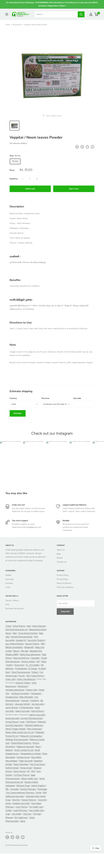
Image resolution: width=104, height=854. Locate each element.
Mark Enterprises (34, 729)
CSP (38, 661)
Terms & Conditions (65, 587)
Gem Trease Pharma (35, 676)
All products (17, 25)
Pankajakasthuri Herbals (30, 753)
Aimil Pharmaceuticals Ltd (16, 629)
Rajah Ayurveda (25, 761)
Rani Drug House (37, 764)
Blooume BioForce (21, 658)
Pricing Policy (62, 579)
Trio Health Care (36, 807)
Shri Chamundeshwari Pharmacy (20, 792)
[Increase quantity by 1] (37, 179)
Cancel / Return (12, 600)
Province (45, 398)
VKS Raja (37, 814)
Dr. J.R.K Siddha (32, 665)
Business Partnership (14, 608)
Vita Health (16, 814)
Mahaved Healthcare (34, 725)
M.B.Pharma (31, 722)
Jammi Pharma (11, 707)
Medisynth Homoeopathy (31, 736)
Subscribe (65, 611)
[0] (96, 14)
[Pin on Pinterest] (82, 147)
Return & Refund (64, 583)
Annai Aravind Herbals (28, 633)
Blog (59, 554)
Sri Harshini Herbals (18, 143)
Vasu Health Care (36, 810)
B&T (43, 644)
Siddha (8, 575)
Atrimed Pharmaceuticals (21, 637)
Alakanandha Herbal (37, 629)
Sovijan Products (29, 800)
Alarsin (8, 633)
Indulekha (34, 700)
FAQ (7, 604)
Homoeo (9, 583)
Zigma (22, 821)
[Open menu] (6, 14)
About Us (61, 550)
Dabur (44, 661)
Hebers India (31, 690)
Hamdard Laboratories (14, 690)
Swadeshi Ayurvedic (21, 803)
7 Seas (8, 626)
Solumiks (16, 800)
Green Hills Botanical (26, 679)
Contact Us (61, 562)
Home (7, 25)
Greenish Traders (22, 683)
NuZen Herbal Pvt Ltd (24, 750)
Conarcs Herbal (28, 661)
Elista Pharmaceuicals (21, 672)
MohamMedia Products (21, 743)
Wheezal (9, 817)
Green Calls (10, 679)
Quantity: (14, 179)
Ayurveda (9, 579)
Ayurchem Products (36, 640)
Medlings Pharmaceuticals (16, 739)
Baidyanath (29, 647)
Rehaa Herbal (26, 768)
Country (13, 398)
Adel (29, 626)
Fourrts (21, 676)
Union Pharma (21, 807)
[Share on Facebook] (77, 147)
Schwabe (14, 789)
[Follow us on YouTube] (23, 837)
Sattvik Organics (38, 785)
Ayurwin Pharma (32, 644)
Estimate (18, 413)
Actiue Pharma (19, 626)
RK (28, 771)
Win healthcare (21, 817)
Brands (60, 558)
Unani (7, 587)
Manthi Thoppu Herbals (15, 729)
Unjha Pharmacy (20, 810)
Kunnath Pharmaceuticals (31, 718)
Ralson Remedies (21, 764)
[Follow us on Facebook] (7, 837)
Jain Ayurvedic (37, 704)
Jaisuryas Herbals (22, 704)
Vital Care (27, 814)
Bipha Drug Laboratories (30, 654)
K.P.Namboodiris (26, 707)
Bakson (16, 651)
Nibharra (9, 750)
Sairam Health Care (29, 778)
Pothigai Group (23, 757)
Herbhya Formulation (20, 693)
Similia (38, 792)
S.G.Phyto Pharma (21, 775)
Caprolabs (35, 658)
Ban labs (24, 651)
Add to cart (30, 189)
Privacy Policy (62, 575)
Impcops (25, 700)
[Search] (81, 14)
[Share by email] (92, 147)
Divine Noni (19, 665)
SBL (7, 789)
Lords (22, 722)
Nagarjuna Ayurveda (25, 746)
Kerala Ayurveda (12, 718)
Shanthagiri (42, 789)
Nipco (38, 746)
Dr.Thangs (32, 668)
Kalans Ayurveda (23, 711)
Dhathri (9, 665)
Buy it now (73, 189)
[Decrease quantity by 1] (22, 179)
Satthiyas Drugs (23, 785)
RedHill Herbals (12, 768)
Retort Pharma (19, 771)
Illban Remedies (26, 697)
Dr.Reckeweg (21, 668)
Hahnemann (22, 686)
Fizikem (35, 672)
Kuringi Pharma (12, 722)
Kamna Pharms (37, 711)
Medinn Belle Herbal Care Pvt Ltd (19, 732)
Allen (15, 633)
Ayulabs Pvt (21, 640)
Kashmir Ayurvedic (37, 715)
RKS (33, 771)
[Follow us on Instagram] (18, 837)
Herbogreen (36, 693)
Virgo (7, 814)
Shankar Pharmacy (28, 789)
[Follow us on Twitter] (12, 837)
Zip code (77, 398)
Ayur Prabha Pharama (14, 644)
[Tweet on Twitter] (87, 147)
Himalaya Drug (11, 697)
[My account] (91, 14)
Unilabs (8, 810)
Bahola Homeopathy (14, 647)
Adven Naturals (38, 626)
